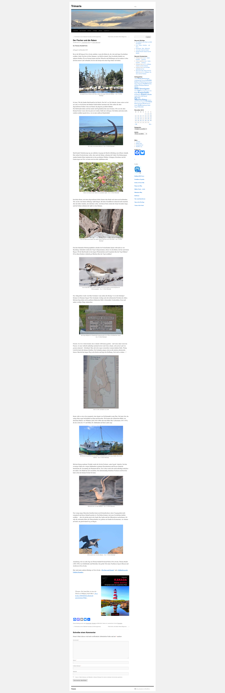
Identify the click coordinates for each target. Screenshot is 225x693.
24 (150, 120)
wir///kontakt (83, 31)
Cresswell (144, 80)
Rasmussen (147, 103)
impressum (107, 31)
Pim (144, 103)
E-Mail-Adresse (77, 666)
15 (145, 118)
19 (138, 120)
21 (143, 120)
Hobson (135, 90)
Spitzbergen (144, 105)
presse (100, 31)
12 (138, 118)
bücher (89, 31)
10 (150, 116)
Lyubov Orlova (137, 96)
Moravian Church (137, 101)
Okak (146, 101)
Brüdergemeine (145, 78)
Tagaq (135, 107)
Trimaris (76, 6)
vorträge (95, 31)
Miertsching (140, 99)
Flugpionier (140, 83)
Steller (149, 105)
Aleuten (135, 78)
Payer (135, 103)
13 (140, 118)
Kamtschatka (143, 92)
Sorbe (140, 105)
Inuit (139, 90)
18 (135, 120)
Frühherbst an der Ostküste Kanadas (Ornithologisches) (87, 36)
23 (148, 120)
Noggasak (143, 101)
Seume (136, 105)
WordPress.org (139, 146)
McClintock (144, 96)
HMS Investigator (142, 88)
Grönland (141, 85)
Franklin (145, 84)
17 (150, 118)
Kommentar (76, 640)
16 (148, 118)
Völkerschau (140, 107)
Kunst (143, 94)
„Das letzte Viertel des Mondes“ (142, 50)
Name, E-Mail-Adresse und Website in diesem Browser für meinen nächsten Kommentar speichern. (99, 677)
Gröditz (136, 85)
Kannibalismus (137, 94)
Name (75, 660)
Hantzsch (146, 85)
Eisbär (149, 80)
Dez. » (150, 124)
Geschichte (88, 623)
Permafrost (140, 103)
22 (145, 120)
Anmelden (138, 141)
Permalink (119, 623)
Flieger (136, 83)
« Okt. (135, 124)
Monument (149, 100)
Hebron (136, 87)
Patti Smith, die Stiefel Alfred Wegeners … (118, 36)
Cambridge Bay (137, 80)
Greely (150, 83)
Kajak (136, 92)
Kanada (94, 623)
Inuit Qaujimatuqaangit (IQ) (146, 90)
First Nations (149, 82)
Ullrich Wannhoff (96, 42)
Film (145, 82)
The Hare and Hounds (108, 570)
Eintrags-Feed (139, 143)
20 (140, 120)
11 (135, 118)
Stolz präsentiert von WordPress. (143, 689)
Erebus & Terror (139, 82)
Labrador (149, 94)
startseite (75, 31)
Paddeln (150, 102)
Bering (140, 78)
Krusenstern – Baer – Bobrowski (143, 48)
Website (75, 671)
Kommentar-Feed (139, 145)
